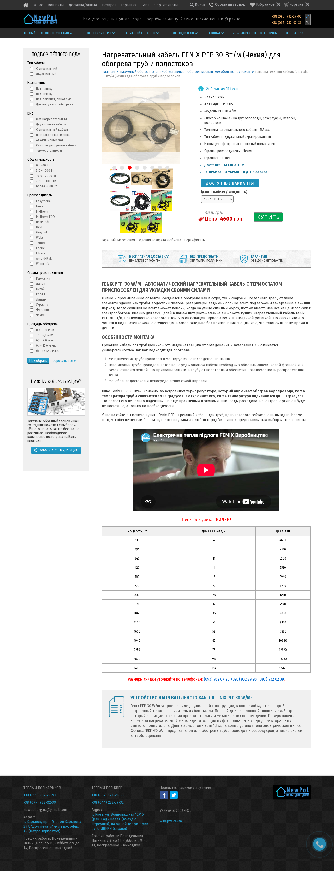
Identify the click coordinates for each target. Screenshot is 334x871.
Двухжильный (46, 74)
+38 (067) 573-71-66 (108, 795)
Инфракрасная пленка (53, 135)
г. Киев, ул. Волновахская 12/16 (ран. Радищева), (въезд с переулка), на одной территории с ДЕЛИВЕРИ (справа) (120, 821)
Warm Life (43, 264)
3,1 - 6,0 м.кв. (45, 335)
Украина (42, 305)
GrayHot (41, 232)
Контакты (56, 5)
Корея (40, 294)
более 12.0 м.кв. (47, 351)
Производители (181, 33)
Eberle (40, 248)
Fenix (39, 206)
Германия (43, 278)
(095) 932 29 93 (244, 679)
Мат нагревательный (51, 119)
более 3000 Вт (46, 186)
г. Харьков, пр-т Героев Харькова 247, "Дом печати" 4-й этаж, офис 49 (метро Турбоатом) (52, 826)
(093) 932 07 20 (216, 679)
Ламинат (213, 33)
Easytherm (43, 201)
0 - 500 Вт (43, 165)
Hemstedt (42, 222)
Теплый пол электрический (46, 33)
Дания (40, 284)
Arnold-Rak (44, 258)
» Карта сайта (171, 821)
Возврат (109, 5)
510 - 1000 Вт (45, 170)
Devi (39, 227)
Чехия (40, 315)
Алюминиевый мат (49, 140)
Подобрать (38, 360)
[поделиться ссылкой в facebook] (164, 795)
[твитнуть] (174, 795)
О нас (38, 5)
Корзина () (299, 4)
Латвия (41, 299)
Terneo (41, 243)
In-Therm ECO (45, 217)
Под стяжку (44, 94)
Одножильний (46, 68)
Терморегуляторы (96, 33)
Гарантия (128, 5)
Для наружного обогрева (54, 104)
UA (307, 16)
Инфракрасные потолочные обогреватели (268, 33)
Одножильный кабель (52, 129)
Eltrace (41, 253)
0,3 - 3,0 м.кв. (45, 330)
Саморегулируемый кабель (56, 145)
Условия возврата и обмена (159, 240)
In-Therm (42, 211)
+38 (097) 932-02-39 (287, 23)
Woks (40, 237)
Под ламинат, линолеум (53, 99)
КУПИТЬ (268, 217)
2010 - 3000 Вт (46, 181)
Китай (40, 289)
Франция (43, 310)
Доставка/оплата (83, 5)
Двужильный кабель (51, 124)
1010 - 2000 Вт (46, 176)
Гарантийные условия (118, 240)
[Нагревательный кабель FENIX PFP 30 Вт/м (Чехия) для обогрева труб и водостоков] (119, 188)
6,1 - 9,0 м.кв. (45, 340)
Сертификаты (166, 5)
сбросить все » (64, 360)
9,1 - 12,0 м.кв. (46, 345)
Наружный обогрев (139, 33)
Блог (145, 5)
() (268, 4)
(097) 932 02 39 (271, 679)
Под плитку (44, 89)
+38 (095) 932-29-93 (287, 16)
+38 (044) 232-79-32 (108, 802)
